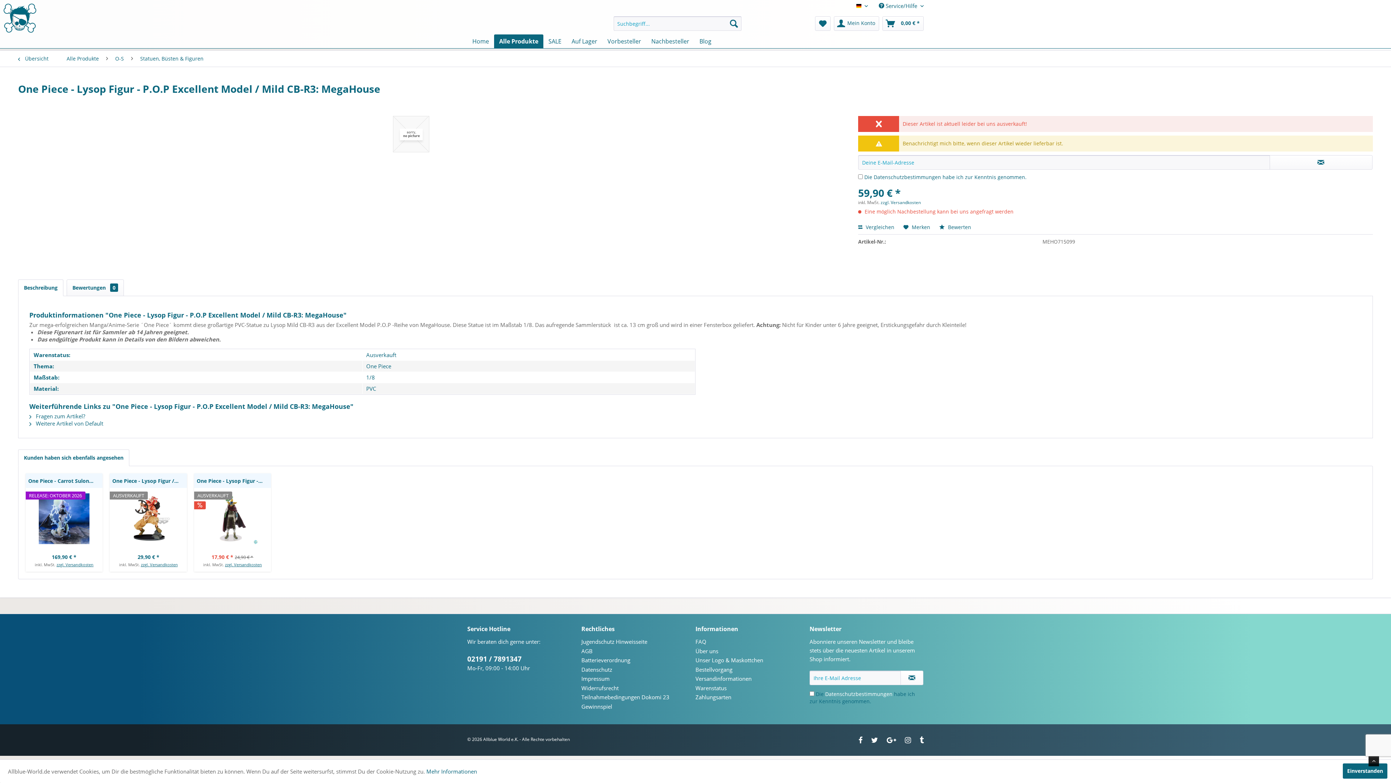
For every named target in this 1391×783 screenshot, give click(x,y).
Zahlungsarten (713, 697)
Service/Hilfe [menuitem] (901, 5)
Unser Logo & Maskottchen (729, 660)
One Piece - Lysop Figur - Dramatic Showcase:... (234, 480)
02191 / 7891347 (494, 659)
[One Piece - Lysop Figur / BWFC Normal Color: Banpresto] (148, 518)
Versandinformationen (724, 678)
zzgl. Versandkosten (901, 202)
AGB (587, 651)
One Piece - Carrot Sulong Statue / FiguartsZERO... (65, 480)
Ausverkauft (381, 355)
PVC (371, 388)
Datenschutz (596, 669)
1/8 (370, 377)
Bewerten (959, 227)
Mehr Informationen (451, 771)
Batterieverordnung (605, 660)
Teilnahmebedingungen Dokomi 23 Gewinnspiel (625, 701)
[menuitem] (678, 23)
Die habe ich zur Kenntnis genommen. (945, 177)
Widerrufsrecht (600, 688)
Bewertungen (94, 287)
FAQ (701, 641)
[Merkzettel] (823, 23)
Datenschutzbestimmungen (907, 177)
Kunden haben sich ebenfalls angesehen (74, 457)
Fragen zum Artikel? (59, 416)
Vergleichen (879, 227)
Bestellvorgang (714, 669)
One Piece (378, 366)
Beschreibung (41, 287)
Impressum (595, 678)
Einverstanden (1365, 770)
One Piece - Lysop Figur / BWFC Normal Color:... (149, 480)
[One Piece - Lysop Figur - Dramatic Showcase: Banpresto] (232, 518)
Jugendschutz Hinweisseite (614, 641)
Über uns (707, 651)
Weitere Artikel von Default (68, 423)
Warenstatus (711, 688)
